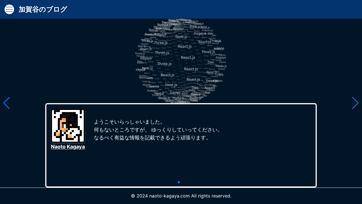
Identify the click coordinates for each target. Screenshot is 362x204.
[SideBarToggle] (9, 9)
